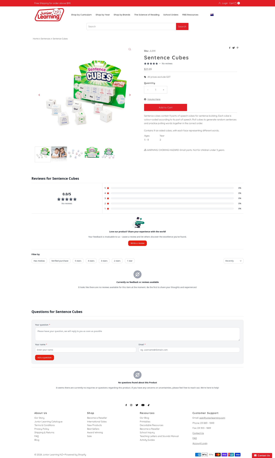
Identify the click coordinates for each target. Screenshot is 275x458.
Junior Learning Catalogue (48, 421)
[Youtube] (143, 405)
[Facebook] (126, 405)
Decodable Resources (151, 425)
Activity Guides (147, 439)
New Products (94, 425)
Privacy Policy (41, 428)
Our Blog (144, 417)
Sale (89, 436)
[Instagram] (131, 405)
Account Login (199, 443)
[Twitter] (137, 405)
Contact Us (198, 433)
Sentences (45, 38)
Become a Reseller (97, 417)
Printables (145, 421)
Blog (36, 439)
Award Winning (95, 432)
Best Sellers (93, 428)
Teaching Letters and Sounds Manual (159, 436)
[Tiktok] (148, 405)
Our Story (39, 417)
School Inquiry (147, 432)
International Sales (97, 421)
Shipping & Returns (44, 432)
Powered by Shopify (75, 454)
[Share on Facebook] (230, 48)
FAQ (36, 436)
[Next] (130, 95)
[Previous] (39, 95)
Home (36, 38)
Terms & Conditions (44, 425)
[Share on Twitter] (233, 48)
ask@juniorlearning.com (212, 417)
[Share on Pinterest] (237, 48)
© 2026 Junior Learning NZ (48, 454)
